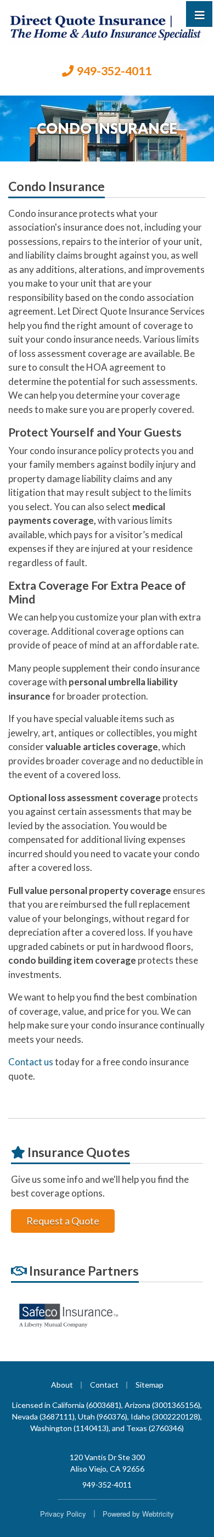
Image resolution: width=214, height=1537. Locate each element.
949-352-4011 (114, 71)
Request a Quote (62, 1221)
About (62, 1384)
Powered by (138, 1513)
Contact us (30, 1061)
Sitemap (150, 1384)
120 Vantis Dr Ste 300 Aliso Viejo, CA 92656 (107, 1462)
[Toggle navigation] (199, 14)
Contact (104, 1384)
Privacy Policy (63, 1513)
